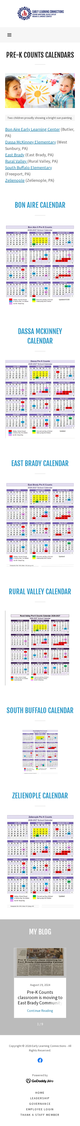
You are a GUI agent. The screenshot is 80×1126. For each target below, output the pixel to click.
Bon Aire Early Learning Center (32, 129)
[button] (9, 35)
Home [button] (40, 1093)
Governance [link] (40, 1104)
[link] (40, 13)
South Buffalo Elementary (28, 167)
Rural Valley (16, 161)
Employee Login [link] (40, 1109)
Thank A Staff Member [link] (39, 1115)
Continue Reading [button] (40, 1010)
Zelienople (15, 180)
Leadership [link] (40, 1098)
